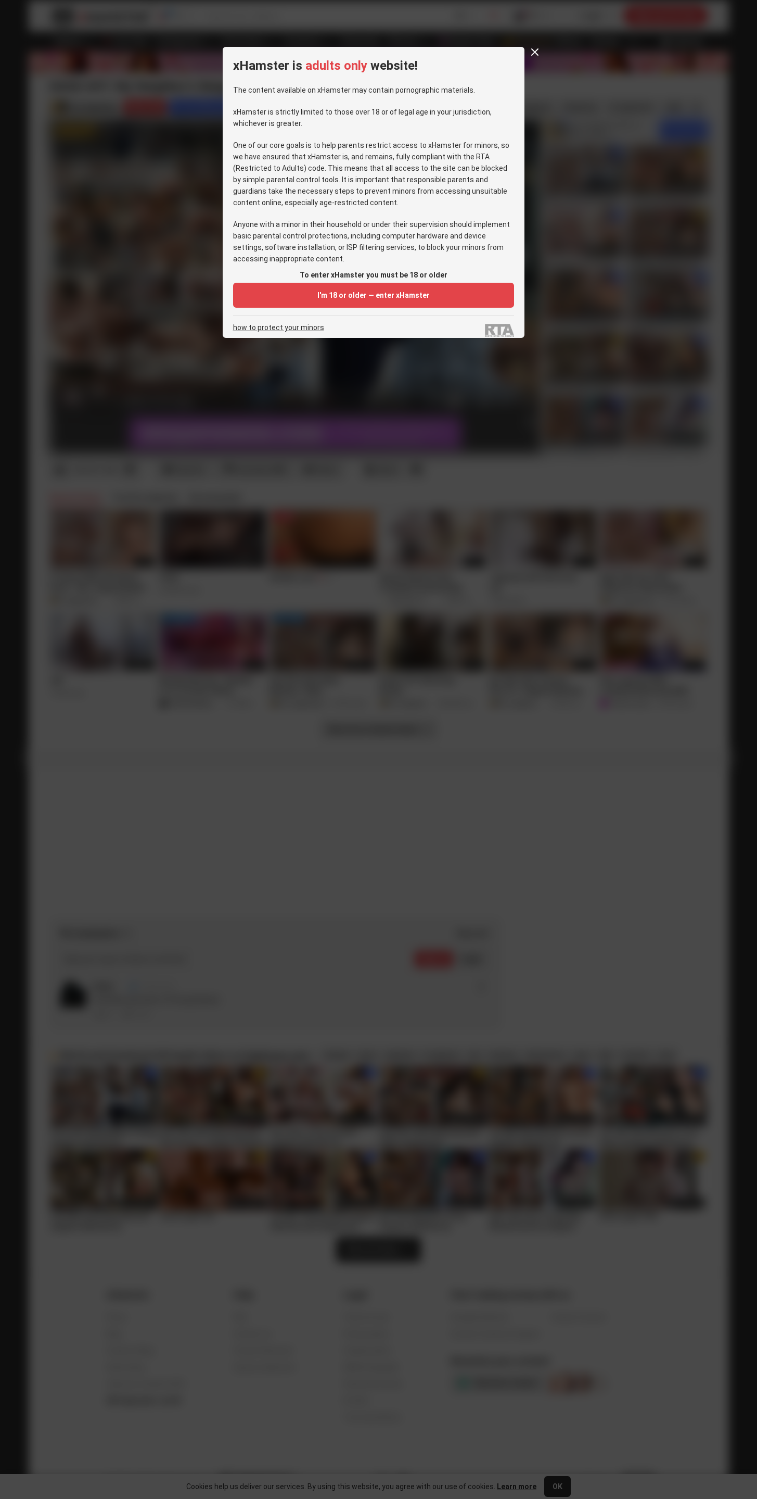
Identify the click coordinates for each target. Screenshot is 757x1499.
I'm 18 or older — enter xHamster (373, 295)
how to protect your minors (278, 328)
